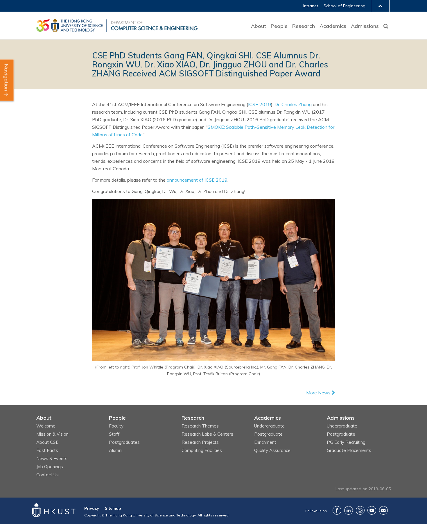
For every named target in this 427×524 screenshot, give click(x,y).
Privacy (91, 508)
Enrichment (265, 442)
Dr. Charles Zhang (293, 104)
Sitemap (113, 508)
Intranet (310, 5)
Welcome (45, 426)
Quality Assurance (272, 450)
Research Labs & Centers (207, 434)
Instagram (360, 510)
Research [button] (303, 26)
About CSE (47, 442)
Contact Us (47, 474)
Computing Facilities (202, 450)
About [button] (258, 26)
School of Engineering (344, 5)
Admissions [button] (365, 26)
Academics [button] (333, 26)
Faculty (116, 426)
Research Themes (200, 426)
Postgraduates (124, 442)
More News (319, 393)
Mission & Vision (52, 434)
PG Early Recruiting (346, 442)
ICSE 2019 (259, 104)
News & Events (51, 458)
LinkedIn (348, 510)
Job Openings (49, 466)
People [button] (279, 26)
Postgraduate (268, 434)
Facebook (337, 510)
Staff (114, 434)
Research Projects (200, 442)
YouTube (371, 510)
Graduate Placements (349, 450)
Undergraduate (269, 426)
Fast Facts (47, 450)
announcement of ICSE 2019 (197, 180)
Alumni (115, 450)
